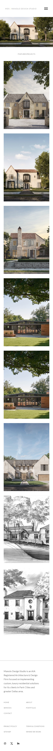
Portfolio (31, 708)
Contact (8, 713)
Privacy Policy (10, 726)
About (29, 702)
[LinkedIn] (18, 743)
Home (6, 702)
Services (7, 708)
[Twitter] (11, 743)
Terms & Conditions (35, 726)
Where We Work (33, 732)
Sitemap (7, 732)
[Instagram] (5, 743)
